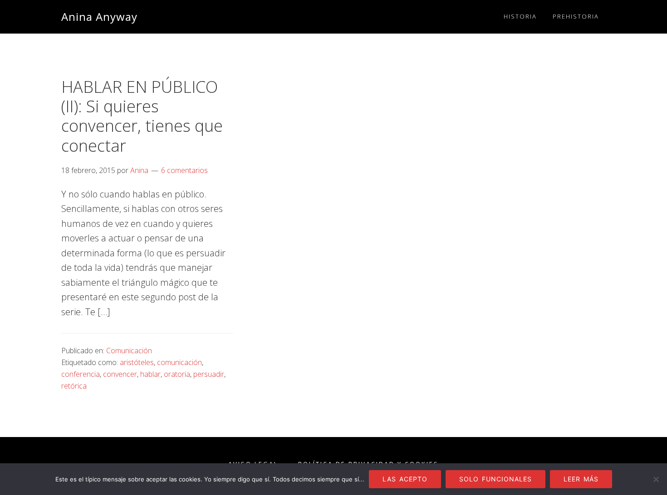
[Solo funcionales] (655, 479)
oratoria (177, 374)
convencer (120, 374)
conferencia (80, 374)
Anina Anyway (99, 16)
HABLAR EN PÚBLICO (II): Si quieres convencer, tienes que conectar (142, 116)
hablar (150, 374)
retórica (74, 386)
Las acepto (405, 479)
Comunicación (129, 351)
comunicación (179, 362)
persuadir (208, 374)
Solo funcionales (495, 479)
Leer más (581, 479)
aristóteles (137, 362)
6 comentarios (184, 170)
